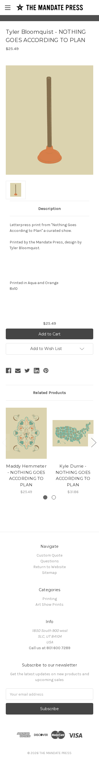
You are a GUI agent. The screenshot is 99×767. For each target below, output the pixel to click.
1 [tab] (45, 497)
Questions (49, 561)
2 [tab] (54, 497)
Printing (49, 598)
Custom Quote (49, 555)
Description (49, 208)
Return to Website (49, 567)
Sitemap (49, 572)
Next (93, 442)
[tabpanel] (26, 450)
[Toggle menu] (7, 7)
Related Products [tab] (49, 392)
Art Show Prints (49, 604)
